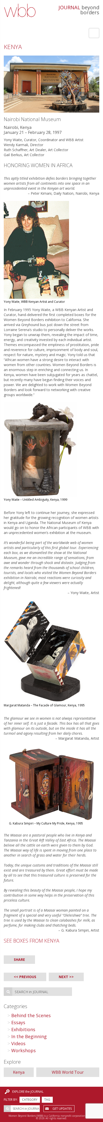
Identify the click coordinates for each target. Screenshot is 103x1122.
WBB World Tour (68, 1072)
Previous (27, 976)
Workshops (23, 1050)
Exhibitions (23, 1029)
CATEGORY (30, 1099)
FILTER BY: (11, 1099)
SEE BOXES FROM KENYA (31, 940)
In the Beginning (29, 1036)
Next (63, 976)
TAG (47, 1099)
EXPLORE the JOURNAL (28, 1091)
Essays (18, 1022)
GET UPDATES (62, 1108)
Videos (18, 1043)
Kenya (18, 1072)
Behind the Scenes (31, 1015)
